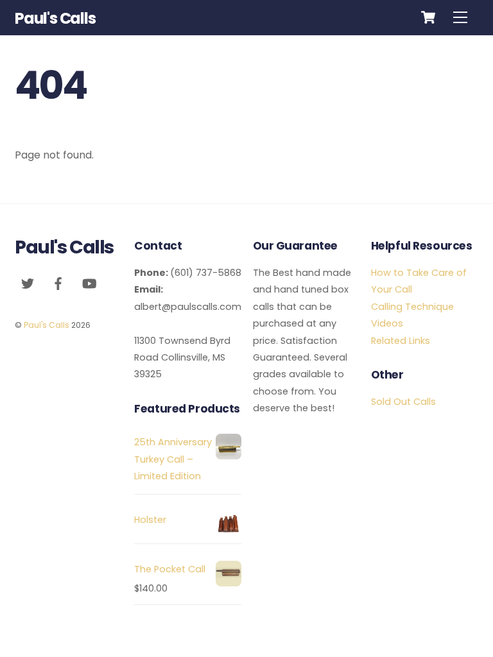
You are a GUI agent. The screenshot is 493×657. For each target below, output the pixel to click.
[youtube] (89, 283)
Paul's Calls (46, 325)
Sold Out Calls (403, 401)
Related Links (400, 340)
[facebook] (58, 283)
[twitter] (27, 283)
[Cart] (428, 17)
